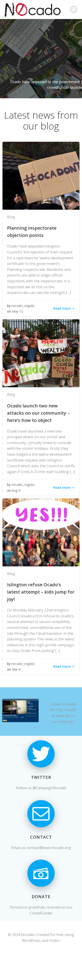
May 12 (17, 311)
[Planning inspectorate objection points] (41, 175)
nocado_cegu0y (22, 305)
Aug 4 (16, 490)
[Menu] (73, 9)
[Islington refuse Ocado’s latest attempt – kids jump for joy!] (41, 531)
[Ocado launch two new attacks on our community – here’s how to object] (41, 352)
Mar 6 (16, 669)
